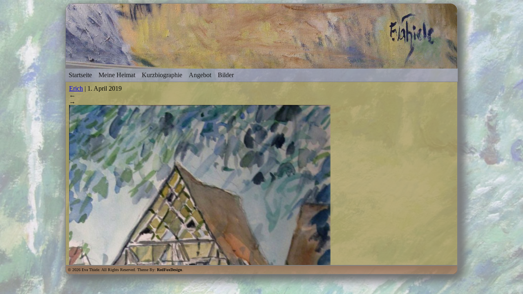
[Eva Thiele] (261, 64)
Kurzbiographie (162, 74)
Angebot (200, 74)
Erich (76, 88)
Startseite (80, 74)
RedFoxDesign (169, 269)
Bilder (226, 74)
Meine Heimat (116, 74)
